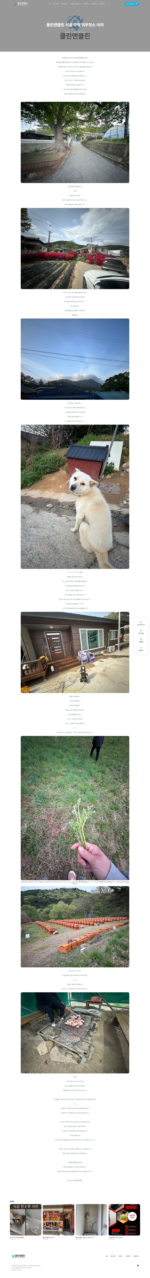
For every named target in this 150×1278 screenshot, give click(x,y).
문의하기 (102, 4)
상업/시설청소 (75, 4)
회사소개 (56, 4)
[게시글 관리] (23, 1192)
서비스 (120, 1256)
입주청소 (64, 4)
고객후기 (94, 4)
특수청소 (86, 4)
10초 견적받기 (130, 4)
